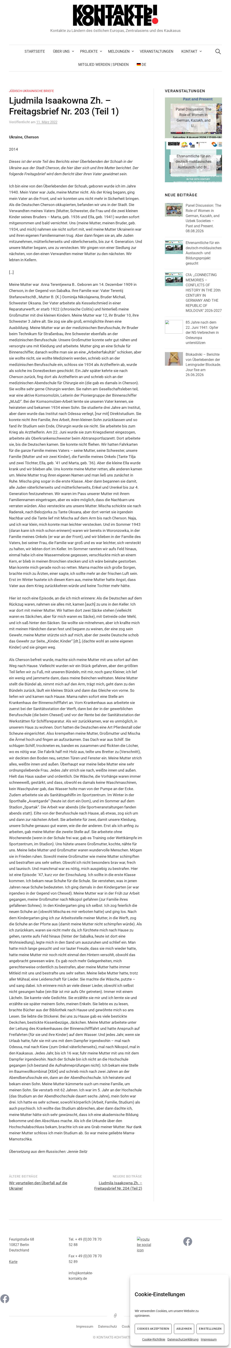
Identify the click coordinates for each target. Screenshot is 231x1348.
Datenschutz (107, 1326)
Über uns (61, 51)
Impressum (209, 1339)
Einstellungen (210, 1328)
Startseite (35, 51)
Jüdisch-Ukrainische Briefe (31, 91)
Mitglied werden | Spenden (103, 64)
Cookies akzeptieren (153, 1328)
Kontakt (189, 51)
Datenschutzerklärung (183, 1339)
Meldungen (118, 51)
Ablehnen (184, 1328)
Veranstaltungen (156, 51)
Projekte (89, 51)
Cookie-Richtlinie (153, 1339)
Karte (13, 1262)
